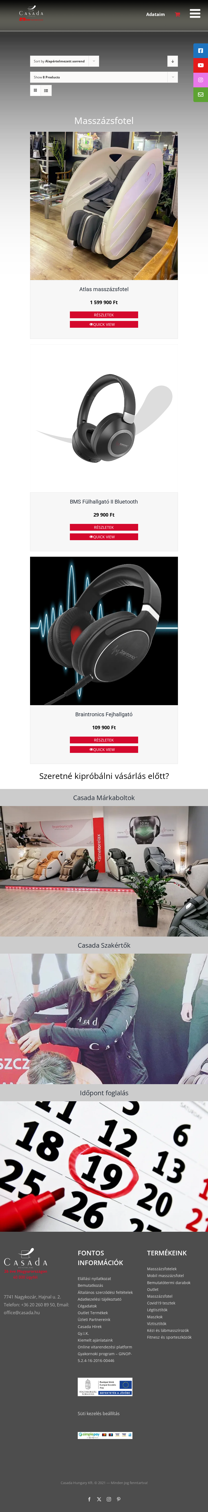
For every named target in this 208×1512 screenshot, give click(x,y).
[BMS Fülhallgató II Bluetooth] (104, 418)
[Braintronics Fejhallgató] (104, 631)
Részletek (104, 314)
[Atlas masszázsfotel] (104, 206)
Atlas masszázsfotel (104, 289)
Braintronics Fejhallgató (103, 714)
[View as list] (46, 90)
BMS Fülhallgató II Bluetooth (104, 501)
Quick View (104, 324)
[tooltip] (200, 50)
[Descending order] (172, 61)
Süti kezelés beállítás (99, 1413)
